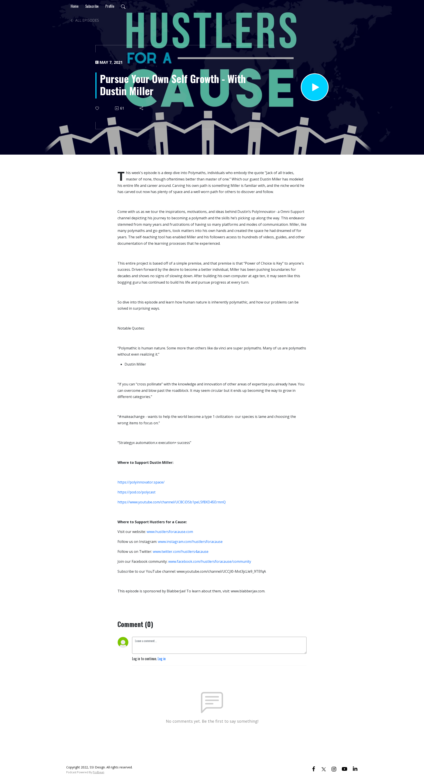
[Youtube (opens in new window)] (344, 768)
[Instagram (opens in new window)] (334, 768)
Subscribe (91, 6)
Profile (109, 6)
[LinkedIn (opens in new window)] (355, 768)
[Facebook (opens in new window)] (313, 768)
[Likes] (97, 108)
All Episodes (86, 20)
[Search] (123, 6)
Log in (162, 658)
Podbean (98, 772)
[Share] (141, 108)
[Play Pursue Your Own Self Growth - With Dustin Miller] (315, 87)
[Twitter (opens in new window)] (324, 768)
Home (74, 6)
